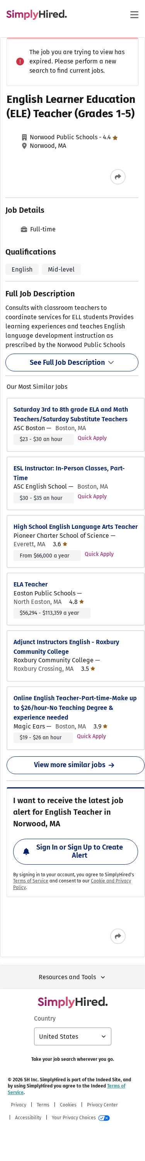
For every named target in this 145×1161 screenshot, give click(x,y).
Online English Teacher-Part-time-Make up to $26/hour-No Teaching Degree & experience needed (75, 707)
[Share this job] (118, 177)
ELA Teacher (31, 584)
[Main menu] (134, 14)
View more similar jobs (70, 765)
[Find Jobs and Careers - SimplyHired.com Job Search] (36, 15)
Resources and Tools (67, 977)
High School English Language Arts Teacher (76, 526)
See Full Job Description (67, 362)
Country (45, 1018)
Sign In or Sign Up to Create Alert (79, 851)
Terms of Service (30, 881)
